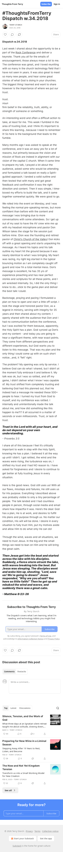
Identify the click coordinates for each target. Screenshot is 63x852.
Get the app (46, 838)
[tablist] (15, 671)
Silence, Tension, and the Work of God (22, 718)
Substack (17, 845)
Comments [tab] (9, 671)
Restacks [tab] (21, 671)
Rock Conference (26, 52)
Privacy (29, 831)
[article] (31, 725)
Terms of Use (45, 636)
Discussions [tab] (24, 708)
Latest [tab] (13, 708)
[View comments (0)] (12, 34)
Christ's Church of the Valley (30, 239)
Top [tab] (5, 708)
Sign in (57, 4)
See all (8, 790)
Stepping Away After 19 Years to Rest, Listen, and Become (21, 750)
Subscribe (46, 4)
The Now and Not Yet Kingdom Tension (21, 767)
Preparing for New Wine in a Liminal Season (24, 743)
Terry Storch (15, 25)
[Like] (5, 34)
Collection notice (50, 831)
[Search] (58, 708)
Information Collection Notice (31, 638)
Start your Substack (24, 838)
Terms (37, 831)
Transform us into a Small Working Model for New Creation (23, 774)
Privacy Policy (53, 638)
